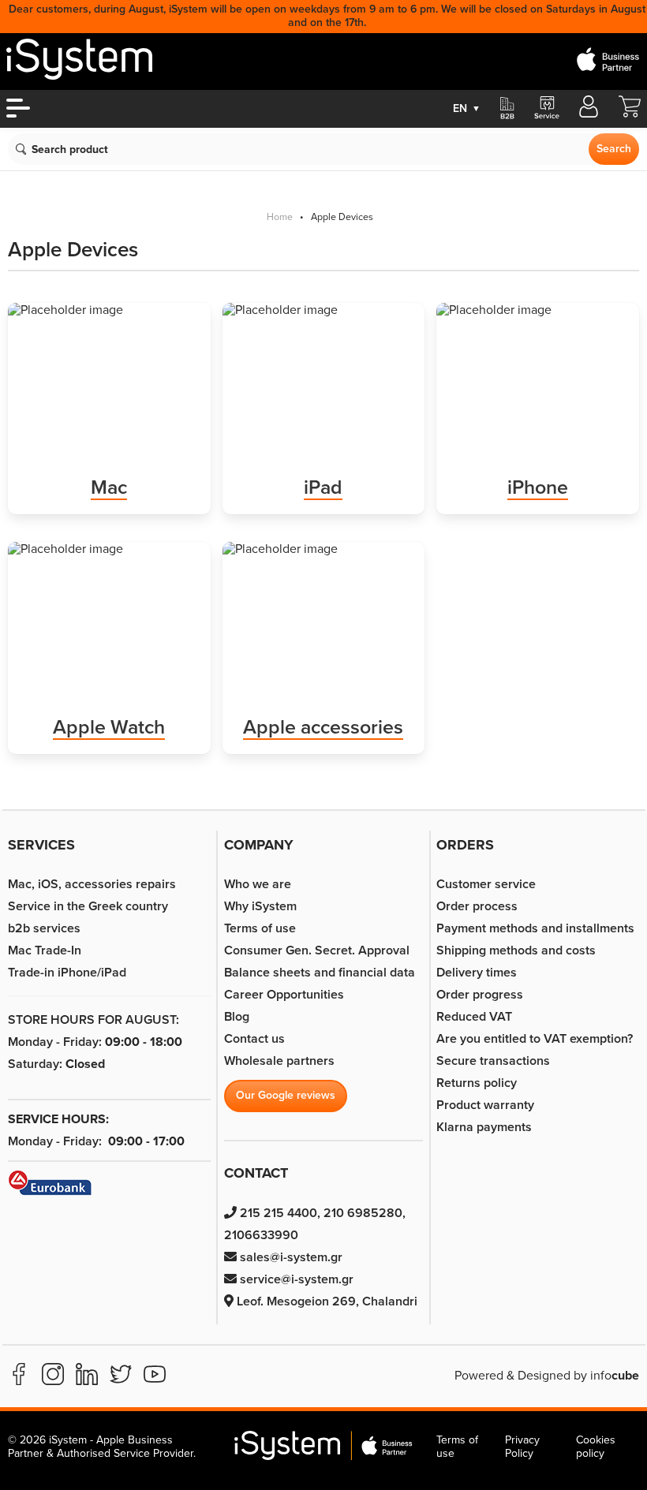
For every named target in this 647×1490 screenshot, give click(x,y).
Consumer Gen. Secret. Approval (317, 950)
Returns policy (476, 1083)
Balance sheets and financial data (319, 972)
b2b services (44, 928)
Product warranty (485, 1105)
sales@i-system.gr (289, 1257)
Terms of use (260, 928)
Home (280, 217)
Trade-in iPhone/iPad (67, 972)
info (614, 1376)
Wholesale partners (279, 1061)
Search (614, 148)
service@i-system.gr (295, 1279)
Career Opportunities (284, 995)
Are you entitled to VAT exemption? (534, 1039)
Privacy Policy (522, 1446)
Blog (236, 1017)
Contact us (254, 1039)
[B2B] (507, 109)
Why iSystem (260, 906)
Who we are (257, 884)
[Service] (546, 108)
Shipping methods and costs (516, 950)
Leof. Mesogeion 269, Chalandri (325, 1301)
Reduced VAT (474, 1017)
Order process (477, 906)
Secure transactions (493, 1061)
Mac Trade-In (44, 950)
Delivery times (476, 972)
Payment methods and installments (535, 928)
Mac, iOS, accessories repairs (92, 884)
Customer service (486, 884)
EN (467, 108)
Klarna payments (484, 1127)
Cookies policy (595, 1446)
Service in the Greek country (88, 906)
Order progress (479, 995)
